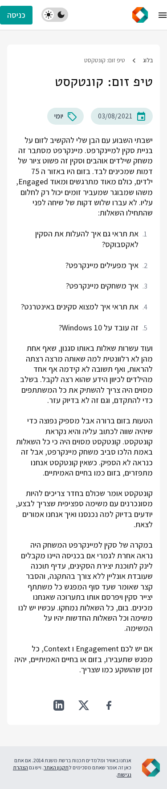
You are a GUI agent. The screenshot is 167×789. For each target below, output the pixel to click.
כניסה (16, 15)
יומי (58, 116)
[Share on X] (84, 705)
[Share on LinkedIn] (59, 705)
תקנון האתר (56, 767)
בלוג (148, 60)
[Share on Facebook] (109, 705)
